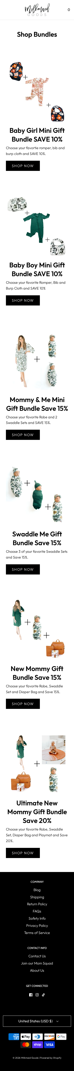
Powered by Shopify (50, 1057)
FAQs (37, 911)
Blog (37, 890)
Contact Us (37, 956)
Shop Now (23, 166)
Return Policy (37, 904)
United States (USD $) (35, 1021)
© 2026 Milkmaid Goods (25, 1057)
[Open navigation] (5, 9)
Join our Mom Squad (37, 963)
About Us (37, 970)
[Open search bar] (57, 9)
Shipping (37, 897)
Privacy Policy (37, 925)
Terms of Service (37, 932)
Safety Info (37, 918)
